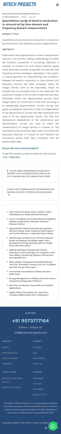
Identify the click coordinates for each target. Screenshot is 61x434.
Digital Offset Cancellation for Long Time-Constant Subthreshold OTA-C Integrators (29, 293)
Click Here (14, 157)
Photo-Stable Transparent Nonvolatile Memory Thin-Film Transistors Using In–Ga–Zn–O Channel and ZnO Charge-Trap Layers (32, 264)
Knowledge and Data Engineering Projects (21, 14)
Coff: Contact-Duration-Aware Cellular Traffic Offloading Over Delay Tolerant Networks (30, 213)
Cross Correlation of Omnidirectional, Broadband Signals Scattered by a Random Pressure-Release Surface (32, 221)
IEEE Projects (43, 406)
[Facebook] (46, 428)
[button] (57, 5)
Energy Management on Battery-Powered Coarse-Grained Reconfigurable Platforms (32, 279)
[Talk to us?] (53, 426)
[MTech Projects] (19, 3)
